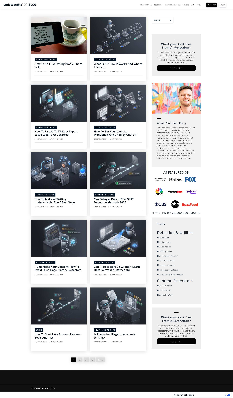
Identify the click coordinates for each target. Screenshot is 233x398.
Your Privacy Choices (211, 395)
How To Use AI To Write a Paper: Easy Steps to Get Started (56, 133)
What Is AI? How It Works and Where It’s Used (118, 65)
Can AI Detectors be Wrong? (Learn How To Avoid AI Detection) (117, 268)
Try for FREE (176, 68)
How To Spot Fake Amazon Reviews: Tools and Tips (58, 335)
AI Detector (144, 5)
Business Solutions (173, 5)
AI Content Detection (45, 195)
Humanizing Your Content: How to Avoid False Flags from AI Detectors (58, 268)
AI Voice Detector (166, 260)
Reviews (39, 330)
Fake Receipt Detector (169, 270)
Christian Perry (41, 71)
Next (100, 359)
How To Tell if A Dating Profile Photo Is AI (58, 65)
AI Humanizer (156, 5)
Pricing (186, 5)
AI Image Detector (167, 265)
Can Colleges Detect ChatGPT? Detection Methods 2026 (114, 200)
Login (222, 5)
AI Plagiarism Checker (168, 256)
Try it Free (211, 5)
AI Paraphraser (165, 251)
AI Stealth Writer (166, 295)
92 (92, 359)
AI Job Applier (165, 247)
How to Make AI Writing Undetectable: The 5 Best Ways (55, 200)
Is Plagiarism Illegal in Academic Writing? (115, 335)
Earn (198, 5)
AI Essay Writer (165, 286)
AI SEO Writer (165, 290)
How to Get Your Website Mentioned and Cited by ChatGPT (116, 133)
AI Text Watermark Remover (171, 274)
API (192, 5)
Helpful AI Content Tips (46, 60)
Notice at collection (184, 395)
